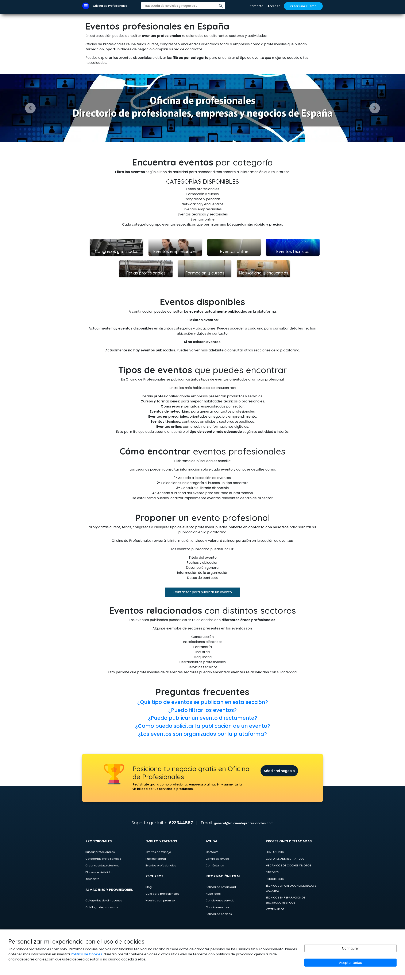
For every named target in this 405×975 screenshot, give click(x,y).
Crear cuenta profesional (102, 865)
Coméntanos (215, 865)
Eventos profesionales (161, 865)
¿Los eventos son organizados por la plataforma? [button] (202, 733)
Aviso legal (213, 894)
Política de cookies (219, 914)
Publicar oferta (156, 859)
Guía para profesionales (162, 894)
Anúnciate (92, 879)
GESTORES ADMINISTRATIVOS (285, 859)
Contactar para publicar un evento (202, 592)
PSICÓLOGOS (275, 879)
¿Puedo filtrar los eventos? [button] (202, 710)
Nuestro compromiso (160, 900)
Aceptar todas (350, 962)
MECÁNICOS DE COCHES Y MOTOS (288, 865)
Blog (149, 887)
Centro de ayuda (217, 859)
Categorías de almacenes (103, 900)
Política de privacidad (221, 887)
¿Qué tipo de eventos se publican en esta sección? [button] (202, 702)
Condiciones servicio (220, 900)
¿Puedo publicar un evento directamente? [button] (202, 717)
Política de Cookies (86, 954)
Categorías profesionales (103, 859)
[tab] (202, 702)
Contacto (256, 6)
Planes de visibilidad (99, 872)
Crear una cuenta (303, 6)
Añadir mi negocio (279, 770)
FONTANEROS (275, 852)
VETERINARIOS (275, 909)
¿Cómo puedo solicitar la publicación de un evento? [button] (202, 725)
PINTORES (272, 872)
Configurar (350, 948)
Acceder (273, 6)
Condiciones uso (217, 907)
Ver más (116, 241)
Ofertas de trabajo (158, 852)
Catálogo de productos (101, 907)
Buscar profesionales (100, 852)
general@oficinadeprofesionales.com (244, 823)
